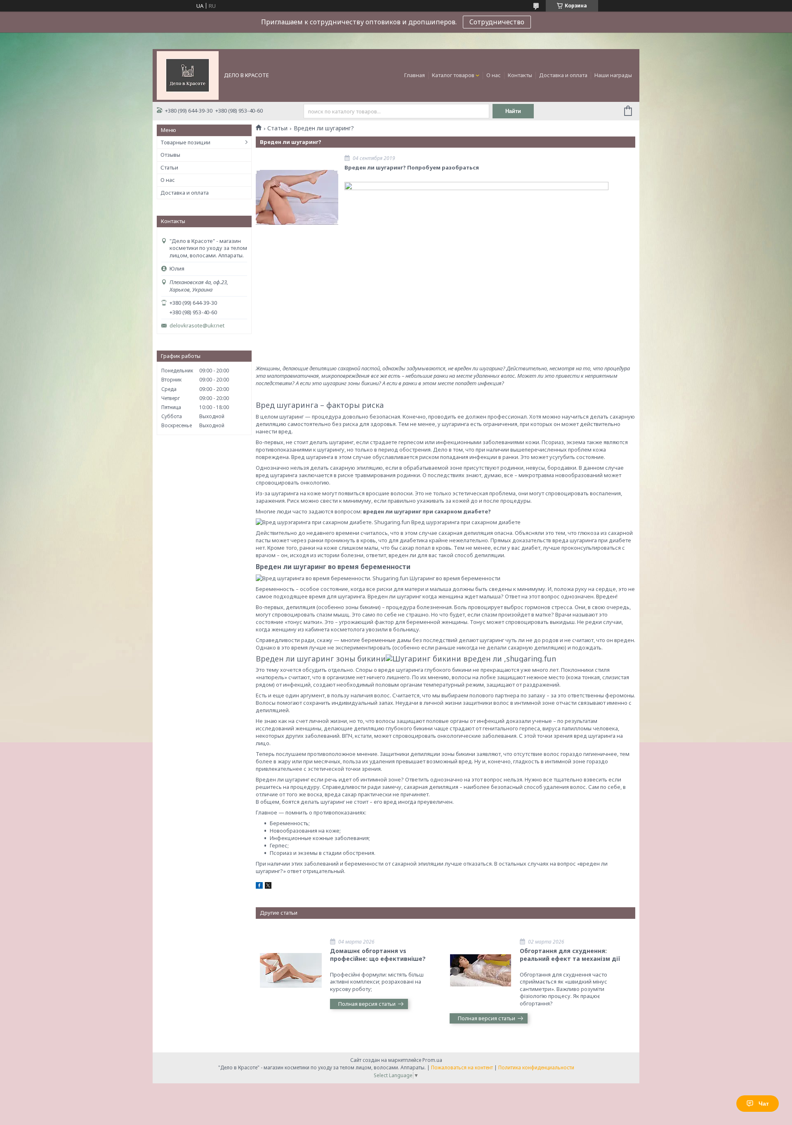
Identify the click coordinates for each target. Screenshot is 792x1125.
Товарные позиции (185, 142)
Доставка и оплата (563, 75)
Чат (764, 1103)
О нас (493, 75)
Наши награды (613, 75)
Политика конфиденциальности (536, 1067)
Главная (414, 75)
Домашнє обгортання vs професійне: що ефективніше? (378, 955)
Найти (513, 111)
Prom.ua (432, 1060)
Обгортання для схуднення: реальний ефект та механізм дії (570, 955)
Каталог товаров (453, 75)
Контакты (520, 75)
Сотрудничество (496, 21)
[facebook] (259, 886)
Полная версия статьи (367, 1003)
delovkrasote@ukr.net (197, 325)
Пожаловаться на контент (462, 1067)
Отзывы (170, 154)
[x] (268, 886)
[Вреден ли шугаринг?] (297, 197)
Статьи (169, 167)
